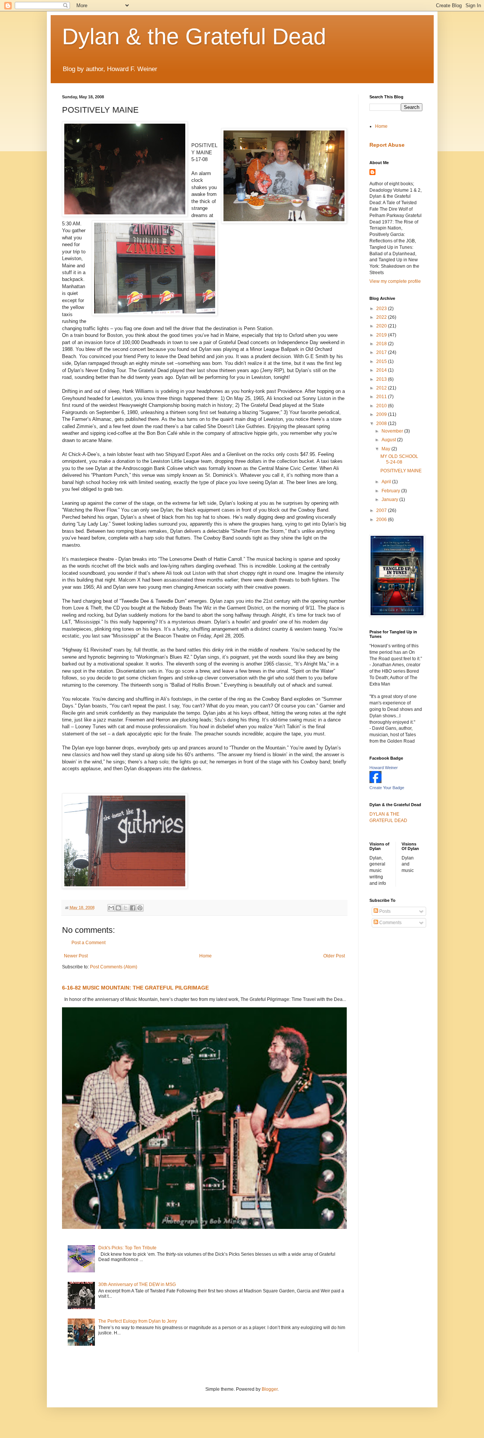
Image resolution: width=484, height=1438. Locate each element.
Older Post (334, 956)
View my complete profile (395, 281)
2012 (382, 388)
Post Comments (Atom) (113, 967)
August (389, 439)
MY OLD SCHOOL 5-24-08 (399, 459)
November (393, 431)
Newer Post (76, 956)
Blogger (270, 1389)
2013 (382, 379)
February (391, 490)
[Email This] (111, 908)
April (387, 481)
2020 (382, 326)
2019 (382, 335)
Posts (384, 911)
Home (205, 956)
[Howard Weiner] (375, 781)
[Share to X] (125, 908)
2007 (382, 510)
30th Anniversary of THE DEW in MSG (137, 1284)
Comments (390, 922)
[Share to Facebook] (133, 908)
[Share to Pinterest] (140, 908)
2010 (382, 405)
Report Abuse (387, 145)
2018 (382, 343)
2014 (382, 370)
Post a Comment (88, 942)
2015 (382, 361)
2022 (382, 317)
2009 (382, 414)
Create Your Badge (386, 787)
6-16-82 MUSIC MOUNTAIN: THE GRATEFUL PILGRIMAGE (135, 988)
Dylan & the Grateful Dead (194, 36)
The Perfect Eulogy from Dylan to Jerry (137, 1321)
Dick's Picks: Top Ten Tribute (127, 1247)
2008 (382, 423)
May (386, 448)
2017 (382, 352)
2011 (382, 396)
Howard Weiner (383, 767)
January (390, 499)
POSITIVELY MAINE (401, 470)
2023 (382, 308)
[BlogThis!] (118, 908)
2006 (382, 519)
